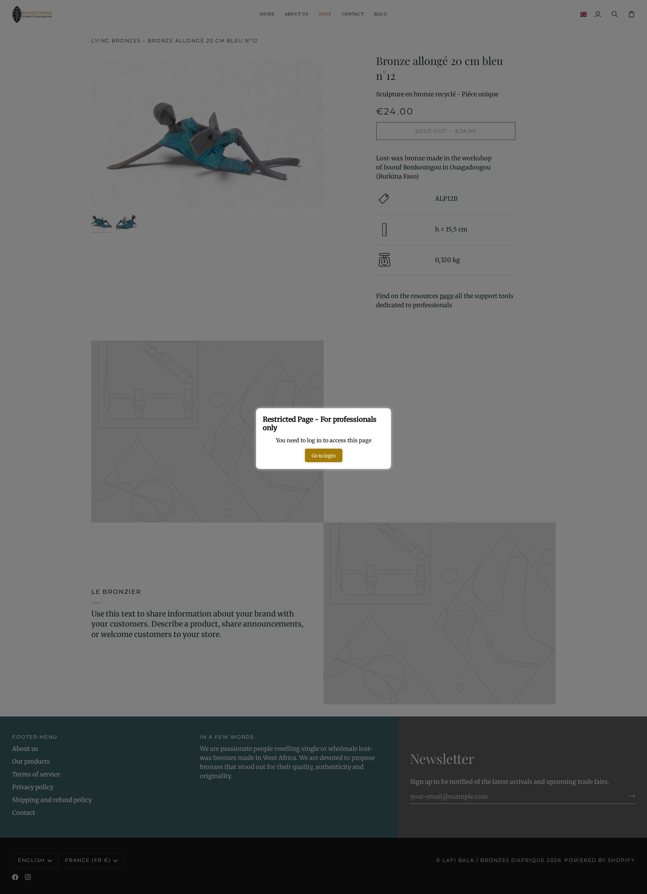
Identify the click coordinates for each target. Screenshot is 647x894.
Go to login (324, 456)
